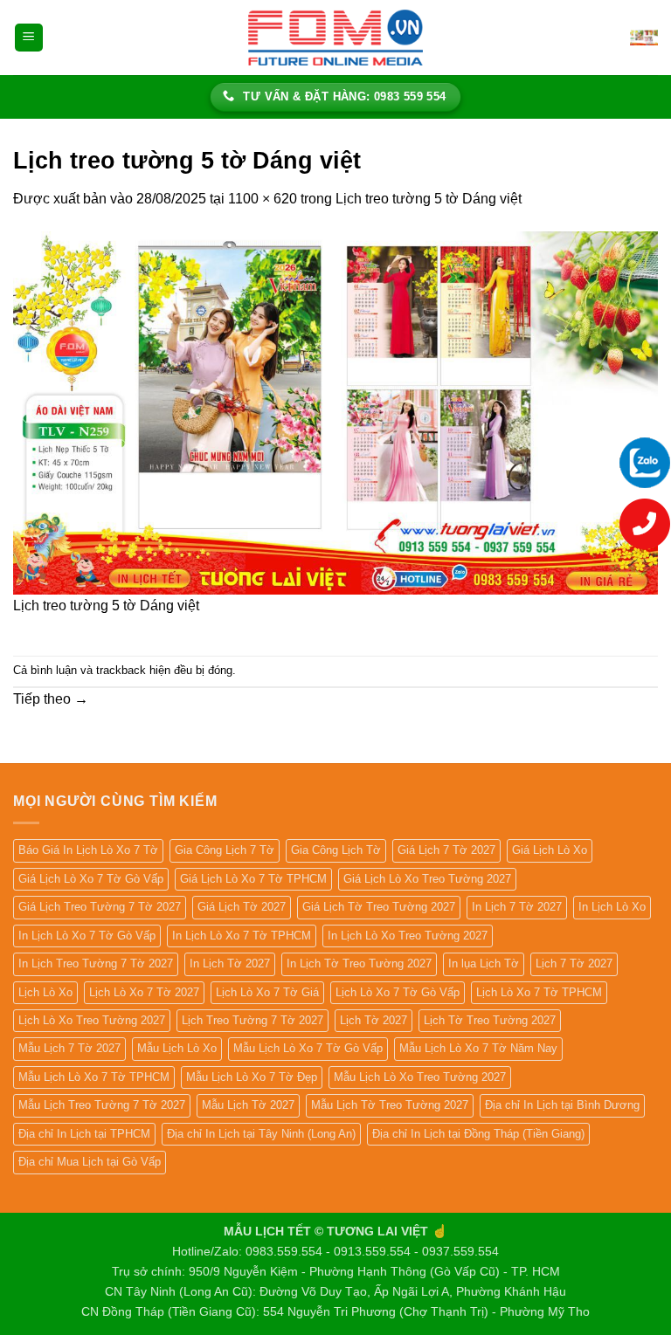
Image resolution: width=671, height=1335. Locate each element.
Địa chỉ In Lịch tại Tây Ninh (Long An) (261, 1133)
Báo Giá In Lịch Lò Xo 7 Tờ (88, 850)
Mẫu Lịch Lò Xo (177, 1048)
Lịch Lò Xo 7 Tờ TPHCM (539, 992)
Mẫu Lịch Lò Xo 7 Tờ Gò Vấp (308, 1048)
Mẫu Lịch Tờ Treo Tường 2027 (389, 1104)
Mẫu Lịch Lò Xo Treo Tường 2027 (420, 1077)
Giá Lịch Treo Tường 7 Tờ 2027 (99, 906)
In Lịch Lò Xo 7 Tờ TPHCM (241, 935)
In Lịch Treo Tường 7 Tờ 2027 (95, 963)
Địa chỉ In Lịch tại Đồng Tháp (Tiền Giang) (478, 1133)
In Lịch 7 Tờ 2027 (517, 906)
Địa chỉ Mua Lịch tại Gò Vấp (89, 1161)
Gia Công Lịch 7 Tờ (224, 850)
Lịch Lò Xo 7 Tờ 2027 (144, 992)
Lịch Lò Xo (45, 992)
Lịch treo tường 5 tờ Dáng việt (429, 198)
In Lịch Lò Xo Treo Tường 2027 (408, 935)
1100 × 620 (262, 198)
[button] (29, 38)
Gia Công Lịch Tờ (336, 850)
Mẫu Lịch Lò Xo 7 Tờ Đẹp (251, 1077)
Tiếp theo (50, 699)
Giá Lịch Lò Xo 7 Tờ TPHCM (253, 878)
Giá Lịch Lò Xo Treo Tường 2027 (427, 878)
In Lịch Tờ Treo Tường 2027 (359, 963)
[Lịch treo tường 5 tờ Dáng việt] (335, 411)
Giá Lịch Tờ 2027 (241, 906)
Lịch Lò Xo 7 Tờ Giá (267, 992)
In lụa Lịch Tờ (483, 963)
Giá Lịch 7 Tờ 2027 (446, 850)
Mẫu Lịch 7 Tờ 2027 (69, 1048)
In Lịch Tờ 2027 (230, 963)
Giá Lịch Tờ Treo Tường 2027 (378, 906)
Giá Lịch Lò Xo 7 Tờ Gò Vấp (90, 878)
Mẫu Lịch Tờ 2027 (248, 1104)
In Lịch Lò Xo (612, 906)
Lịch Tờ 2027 (373, 1020)
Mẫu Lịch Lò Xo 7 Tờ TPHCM (93, 1077)
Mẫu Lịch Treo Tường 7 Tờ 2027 (101, 1104)
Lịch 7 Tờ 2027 (574, 963)
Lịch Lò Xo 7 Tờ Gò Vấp (398, 992)
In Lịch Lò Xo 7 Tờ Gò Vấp (87, 935)
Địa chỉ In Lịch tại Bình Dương (562, 1104)
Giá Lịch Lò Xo (549, 850)
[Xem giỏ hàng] (644, 37)
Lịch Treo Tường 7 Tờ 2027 (252, 1020)
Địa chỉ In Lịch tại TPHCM (84, 1133)
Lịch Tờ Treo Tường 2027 (490, 1020)
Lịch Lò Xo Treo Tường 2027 (91, 1020)
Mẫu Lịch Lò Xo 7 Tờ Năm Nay (478, 1048)
